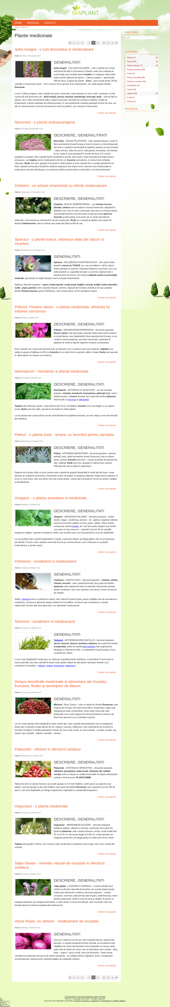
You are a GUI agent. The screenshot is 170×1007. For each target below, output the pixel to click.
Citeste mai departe (106, 113)
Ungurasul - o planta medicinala (41, 806)
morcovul (71, 399)
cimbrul (49, 666)
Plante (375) (131, 62)
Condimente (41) (133, 85)
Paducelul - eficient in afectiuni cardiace (48, 749)
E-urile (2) (131, 97)
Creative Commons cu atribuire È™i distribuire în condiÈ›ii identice (100, 1001)
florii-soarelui (89, 646)
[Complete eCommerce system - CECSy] (5, 1002)
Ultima (116, 43)
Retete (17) (131, 58)
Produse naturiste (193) (136, 70)
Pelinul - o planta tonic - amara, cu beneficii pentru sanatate (64, 435)
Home (17, 27)
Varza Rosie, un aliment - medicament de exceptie (57, 921)
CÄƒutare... (132, 32)
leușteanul (59, 666)
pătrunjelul (84, 399)
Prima (69, 43)
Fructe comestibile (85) (136, 77)
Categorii (131, 51)
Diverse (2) (131, 101)
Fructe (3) (131, 73)
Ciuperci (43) (132, 93)
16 (104, 43)
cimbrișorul (70, 666)
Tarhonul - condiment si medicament (45, 621)
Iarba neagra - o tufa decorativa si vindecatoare (54, 49)
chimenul (26, 599)
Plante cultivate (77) (135, 66)
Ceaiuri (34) (131, 89)
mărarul (41, 666)
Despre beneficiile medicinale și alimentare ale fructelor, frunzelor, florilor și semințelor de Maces (61, 684)
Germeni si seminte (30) (136, 81)
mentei (75, 526)
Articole (24, 27)
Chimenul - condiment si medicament (45, 561)
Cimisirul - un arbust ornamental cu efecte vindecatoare (61, 186)
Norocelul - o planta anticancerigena (45, 122)
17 (108, 43)
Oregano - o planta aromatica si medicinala (50, 498)
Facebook (131, 108)
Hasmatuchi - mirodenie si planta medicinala (51, 371)
